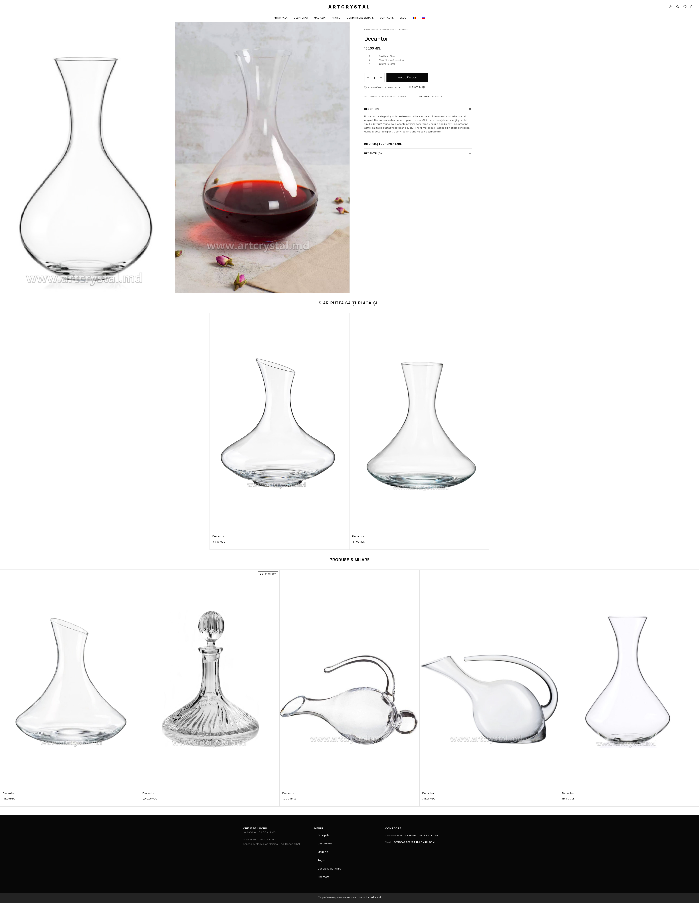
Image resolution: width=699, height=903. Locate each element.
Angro (336, 17)
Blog (403, 17)
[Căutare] (677, 7)
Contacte (387, 17)
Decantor (388, 29)
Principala (281, 17)
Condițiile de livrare (360, 17)
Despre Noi (301, 17)
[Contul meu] (670, 7)
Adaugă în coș (407, 77)
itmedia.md (373, 897)
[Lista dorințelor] (685, 7)
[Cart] (692, 7)
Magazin (319, 17)
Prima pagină (371, 29)
